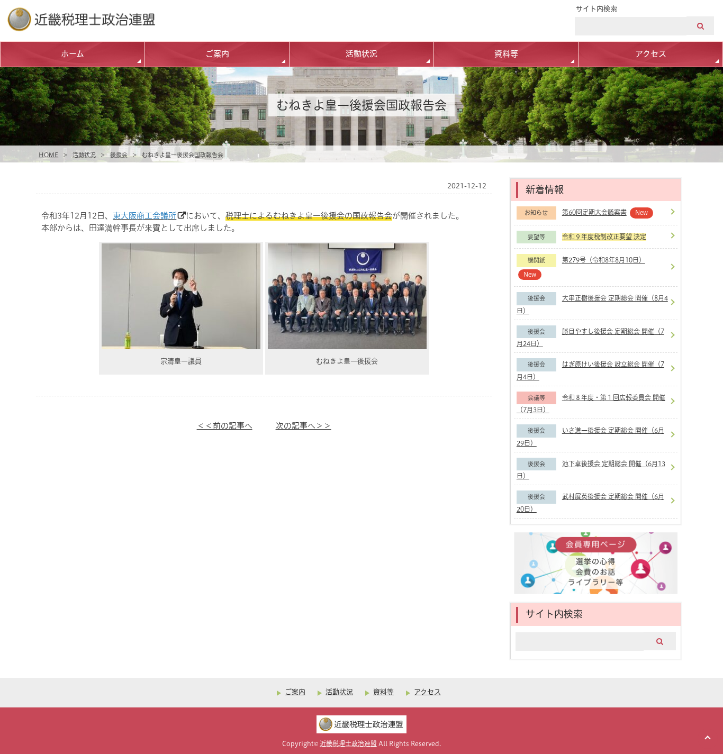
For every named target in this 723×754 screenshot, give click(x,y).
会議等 (536, 398)
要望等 (536, 237)
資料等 (506, 54)
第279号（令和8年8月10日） (603, 260)
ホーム (72, 54)
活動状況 (361, 54)
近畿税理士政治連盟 (348, 744)
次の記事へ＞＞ (303, 426)
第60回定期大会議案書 (594, 212)
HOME (48, 155)
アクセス (650, 54)
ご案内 (217, 54)
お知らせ (536, 212)
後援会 (119, 155)
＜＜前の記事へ (224, 426)
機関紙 (536, 260)
